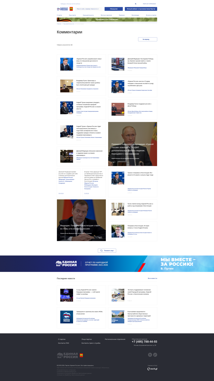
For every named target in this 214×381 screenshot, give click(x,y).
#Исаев (138, 232)
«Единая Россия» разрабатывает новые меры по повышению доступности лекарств (88, 61)
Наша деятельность (88, 15)
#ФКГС (138, 320)
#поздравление (131, 112)
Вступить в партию (151, 15)
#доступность (93, 65)
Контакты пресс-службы (91, 343)
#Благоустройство (145, 320)
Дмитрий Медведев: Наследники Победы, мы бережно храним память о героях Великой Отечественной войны (141, 61)
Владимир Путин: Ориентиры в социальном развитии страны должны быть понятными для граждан (88, 83)
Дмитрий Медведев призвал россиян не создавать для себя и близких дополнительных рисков (68, 174)
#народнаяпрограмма (93, 111)
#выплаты (132, 158)
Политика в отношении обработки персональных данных (74, 373)
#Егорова (95, 181)
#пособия (149, 90)
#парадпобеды (143, 67)
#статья (135, 234)
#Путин (78, 88)
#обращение (68, 181)
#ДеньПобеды (135, 111)
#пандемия (62, 183)
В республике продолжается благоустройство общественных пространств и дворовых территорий (139, 314)
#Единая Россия (68, 177)
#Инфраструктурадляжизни (135, 321)
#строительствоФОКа (81, 321)
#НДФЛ (113, 158)
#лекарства (89, 67)
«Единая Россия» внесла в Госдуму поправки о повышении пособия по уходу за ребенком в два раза (140, 83)
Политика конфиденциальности (66, 371)
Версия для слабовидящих (149, 3)
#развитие (95, 88)
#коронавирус (98, 137)
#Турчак (88, 65)
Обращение (114, 9)
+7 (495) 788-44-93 (144, 341)
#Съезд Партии (80, 298)
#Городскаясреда (132, 320)
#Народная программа (90, 298)
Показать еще (109, 250)
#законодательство (81, 67)
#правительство (96, 67)
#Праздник (136, 67)
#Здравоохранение (81, 65)
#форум (78, 159)
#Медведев (130, 67)
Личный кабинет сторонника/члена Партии (141, 9)
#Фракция (126, 158)
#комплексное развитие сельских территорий (87, 320)
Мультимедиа (135, 15)
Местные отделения (106, 15)
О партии (59, 15)
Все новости (152, 278)
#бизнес (93, 137)
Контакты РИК (63, 343)
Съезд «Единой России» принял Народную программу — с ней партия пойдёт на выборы (88, 292)
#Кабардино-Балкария (91, 185)
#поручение (144, 90)
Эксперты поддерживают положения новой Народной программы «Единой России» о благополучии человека (139, 292)
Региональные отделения (115, 339)
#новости (61, 181)
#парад (150, 111)
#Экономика (83, 88)
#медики (137, 158)
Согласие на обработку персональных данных (71, 375)
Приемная (122, 15)
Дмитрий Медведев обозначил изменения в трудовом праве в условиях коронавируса (89, 153)
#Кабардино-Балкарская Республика (85, 318)
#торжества (138, 112)
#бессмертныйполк (144, 111)
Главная (59, 23)
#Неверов (117, 158)
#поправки (79, 112)
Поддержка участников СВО (107, 19)
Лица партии (72, 15)
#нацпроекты (90, 88)
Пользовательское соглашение (66, 370)
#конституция (84, 111)
